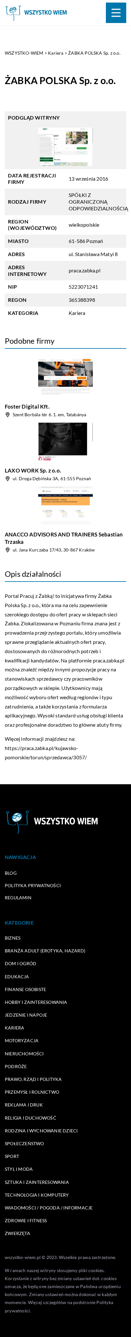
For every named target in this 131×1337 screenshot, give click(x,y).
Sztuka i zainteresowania (37, 1182)
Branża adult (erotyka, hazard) (45, 950)
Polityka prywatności (33, 885)
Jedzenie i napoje (26, 1015)
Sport (12, 1156)
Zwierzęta (17, 1233)
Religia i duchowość (30, 1118)
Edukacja (17, 976)
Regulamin (18, 897)
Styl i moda (19, 1169)
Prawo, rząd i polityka (33, 1079)
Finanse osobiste (25, 989)
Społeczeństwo (24, 1143)
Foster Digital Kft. (27, 406)
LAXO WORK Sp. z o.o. (33, 470)
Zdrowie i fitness (26, 1220)
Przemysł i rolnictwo (32, 1092)
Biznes (12, 938)
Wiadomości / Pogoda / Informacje (49, 1207)
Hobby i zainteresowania (36, 1002)
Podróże (16, 1066)
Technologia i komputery (37, 1195)
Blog (11, 873)
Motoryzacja (21, 1040)
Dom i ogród (20, 963)
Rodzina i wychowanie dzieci (41, 1130)
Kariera (77, 313)
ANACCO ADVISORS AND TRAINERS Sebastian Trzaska (64, 538)
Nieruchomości (24, 1053)
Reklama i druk (24, 1104)
